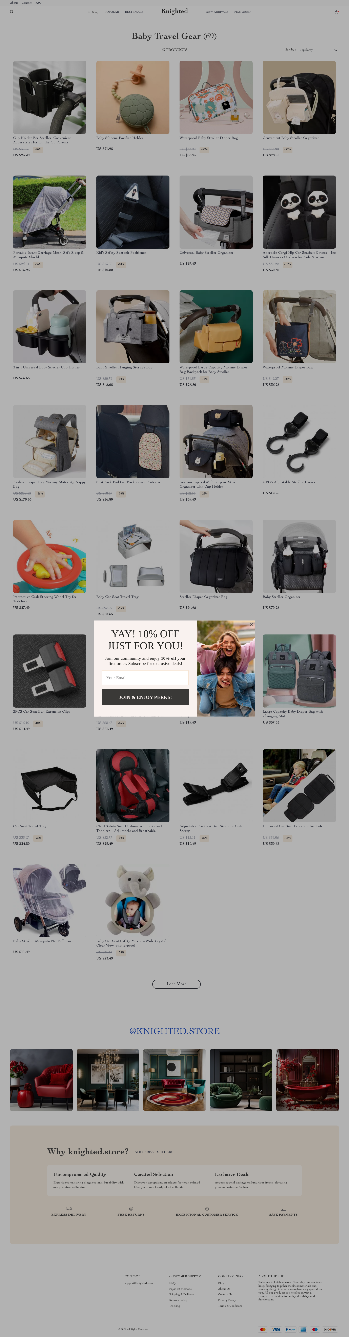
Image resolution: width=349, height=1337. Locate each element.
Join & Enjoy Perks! (145, 697)
